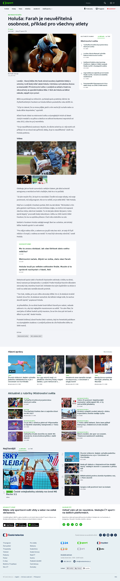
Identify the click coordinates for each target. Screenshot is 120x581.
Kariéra (32, 558)
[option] (70, 568)
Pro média (33, 543)
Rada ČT (32, 555)
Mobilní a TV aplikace (9, 564)
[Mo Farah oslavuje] (42, 53)
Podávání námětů (35, 561)
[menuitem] (6, 8)
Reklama (33, 546)
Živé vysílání (7, 546)
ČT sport (10, 29)
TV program (7, 543)
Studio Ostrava (34, 552)
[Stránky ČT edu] (100, 549)
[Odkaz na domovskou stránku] (11, 3)
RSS (116, 577)
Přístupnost (37, 577)
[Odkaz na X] (72, 524)
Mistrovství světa (14, 15)
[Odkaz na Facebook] (68, 524)
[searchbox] (94, 3)
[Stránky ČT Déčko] (64, 549)
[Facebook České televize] (104, 535)
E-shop (5, 561)
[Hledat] (105, 3)
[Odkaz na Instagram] (63, 524)
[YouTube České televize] (108, 535)
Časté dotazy (34, 564)
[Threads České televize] (115, 535)
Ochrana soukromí (26, 577)
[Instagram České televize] (100, 535)
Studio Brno (34, 549)
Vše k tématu (108, 352)
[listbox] (78, 568)
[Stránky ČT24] (64, 543)
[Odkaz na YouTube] (76, 524)
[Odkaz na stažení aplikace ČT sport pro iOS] (8, 525)
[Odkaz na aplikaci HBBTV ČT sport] (33, 525)
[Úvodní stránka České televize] (13, 535)
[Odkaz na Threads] (80, 524)
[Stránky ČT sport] (82, 543)
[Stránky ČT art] (81, 549)
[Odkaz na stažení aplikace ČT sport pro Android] (21, 525)
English (17, 577)
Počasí (5, 558)
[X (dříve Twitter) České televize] (111, 535)
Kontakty (33, 567)
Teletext (6, 552)
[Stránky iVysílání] (102, 543)
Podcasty (6, 555)
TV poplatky (7, 549)
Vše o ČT (5, 567)
